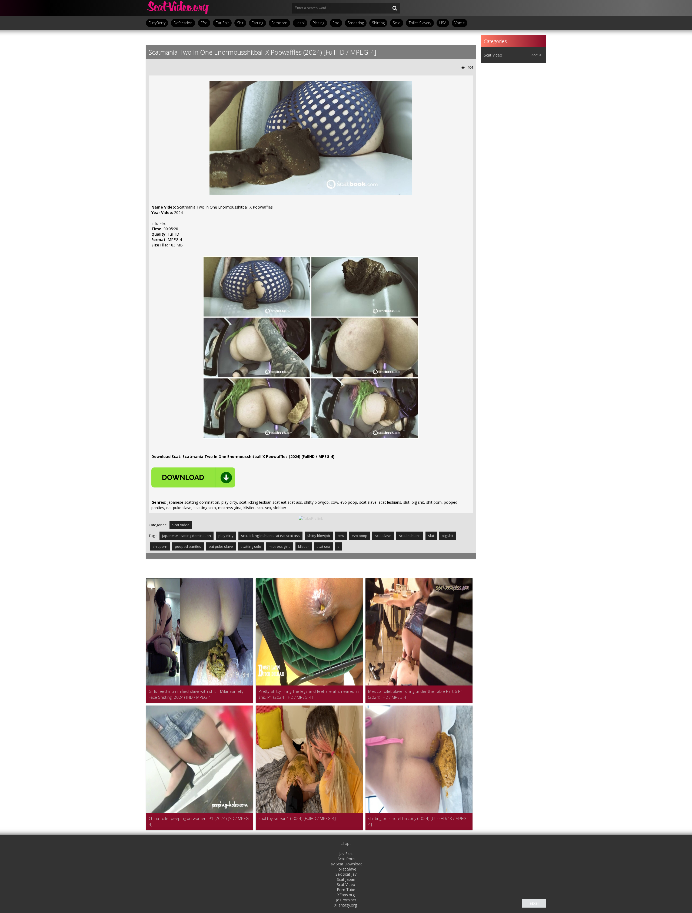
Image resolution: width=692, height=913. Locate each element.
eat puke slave (221, 546)
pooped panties (188, 546)
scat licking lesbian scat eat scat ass (270, 535)
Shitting (378, 22)
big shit (447, 535)
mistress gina (280, 546)
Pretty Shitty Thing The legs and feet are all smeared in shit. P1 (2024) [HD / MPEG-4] (308, 694)
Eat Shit (222, 22)
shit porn (160, 546)
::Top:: (346, 843)
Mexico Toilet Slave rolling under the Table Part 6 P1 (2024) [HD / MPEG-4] (415, 694)
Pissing (318, 22)
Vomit (459, 22)
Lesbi (300, 22)
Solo (397, 22)
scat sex (323, 546)
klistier (303, 546)
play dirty (226, 535)
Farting (257, 22)
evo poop (359, 535)
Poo (336, 22)
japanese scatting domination (186, 535)
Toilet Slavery (420, 22)
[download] (193, 477)
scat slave (383, 535)
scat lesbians (410, 535)
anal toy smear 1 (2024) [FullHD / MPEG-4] (297, 818)
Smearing (356, 22)
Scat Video (180, 524)
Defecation (183, 22)
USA (442, 22)
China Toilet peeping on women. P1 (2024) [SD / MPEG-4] (199, 821)
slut (431, 535)
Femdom (279, 22)
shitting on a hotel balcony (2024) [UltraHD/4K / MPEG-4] (418, 821)
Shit (240, 22)
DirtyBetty (157, 22)
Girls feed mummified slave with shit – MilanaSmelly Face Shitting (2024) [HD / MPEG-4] (196, 694)
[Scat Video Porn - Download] (178, 8)
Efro (204, 22)
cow (341, 535)
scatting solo (251, 546)
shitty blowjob (318, 535)
